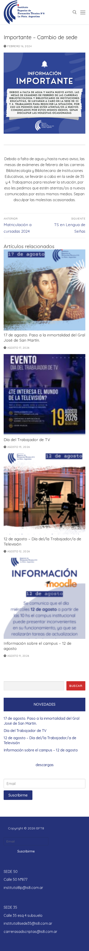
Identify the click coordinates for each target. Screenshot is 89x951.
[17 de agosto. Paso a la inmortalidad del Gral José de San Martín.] (44, 290)
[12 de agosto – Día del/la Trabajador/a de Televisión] (44, 493)
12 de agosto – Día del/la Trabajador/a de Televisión (40, 740)
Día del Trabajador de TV (27, 439)
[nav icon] (82, 12)
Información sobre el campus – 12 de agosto (41, 750)
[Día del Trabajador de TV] (44, 394)
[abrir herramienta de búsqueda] (75, 12)
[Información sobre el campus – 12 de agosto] (44, 598)
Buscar (75, 686)
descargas (45, 765)
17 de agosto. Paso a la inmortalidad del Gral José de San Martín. (41, 721)
